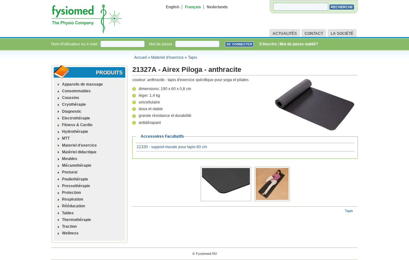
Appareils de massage (82, 84)
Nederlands (217, 7)
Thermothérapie (76, 220)
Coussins (70, 98)
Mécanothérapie (76, 165)
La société (342, 33)
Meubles (69, 159)
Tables (68, 213)
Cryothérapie (74, 104)
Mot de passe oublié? (299, 44)
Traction (69, 226)
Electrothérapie (76, 118)
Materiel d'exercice (167, 57)
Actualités (285, 33)
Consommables (76, 91)
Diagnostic (71, 111)
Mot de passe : (162, 44)
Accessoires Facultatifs (162, 136)
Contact (314, 33)
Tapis (192, 57)
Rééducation (73, 206)
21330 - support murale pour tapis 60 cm (172, 147)
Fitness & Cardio (77, 125)
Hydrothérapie (75, 131)
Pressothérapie (76, 186)
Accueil (140, 57)
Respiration (72, 199)
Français (193, 7)
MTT (66, 138)
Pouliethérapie (75, 179)
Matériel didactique (79, 152)
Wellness (70, 233)
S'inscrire (268, 44)
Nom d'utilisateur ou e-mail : (75, 44)
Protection (71, 192)
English (172, 7)
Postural (69, 172)
